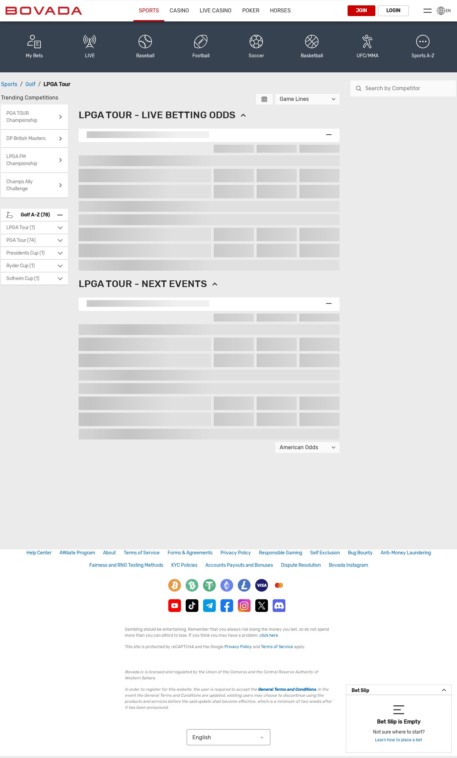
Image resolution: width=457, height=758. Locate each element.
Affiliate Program (77, 553)
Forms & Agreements (190, 553)
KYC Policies (184, 565)
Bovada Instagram (348, 565)
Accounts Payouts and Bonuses (239, 565)
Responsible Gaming (280, 553)
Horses (280, 10)
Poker (250, 10)
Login (393, 10)
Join (361, 10)
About (109, 553)
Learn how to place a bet (398, 740)
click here (269, 635)
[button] (423, 47)
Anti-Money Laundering (406, 553)
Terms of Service (142, 553)
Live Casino (216, 10)
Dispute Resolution (301, 565)
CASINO (179, 10)
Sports (149, 10)
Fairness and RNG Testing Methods (126, 565)
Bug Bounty (360, 553)
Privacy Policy (235, 553)
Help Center (39, 553)
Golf (30, 84)
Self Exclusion (325, 553)
